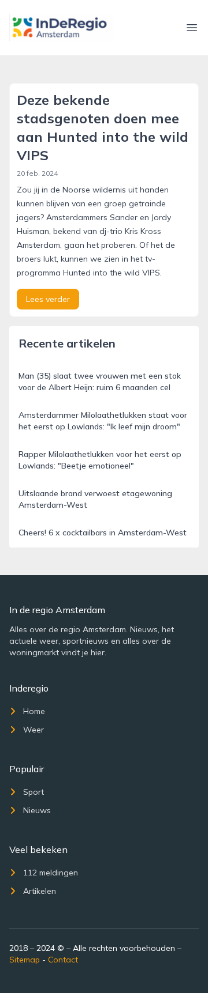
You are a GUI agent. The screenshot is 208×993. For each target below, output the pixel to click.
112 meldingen (50, 872)
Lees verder (48, 299)
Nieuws (37, 810)
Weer (33, 729)
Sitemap (24, 959)
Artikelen (39, 891)
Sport (33, 792)
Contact (63, 959)
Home (34, 711)
